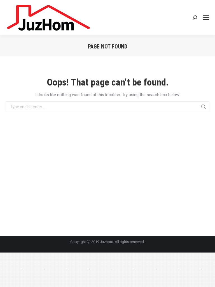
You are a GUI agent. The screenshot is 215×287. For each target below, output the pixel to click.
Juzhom (106, 242)
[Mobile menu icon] (206, 17)
